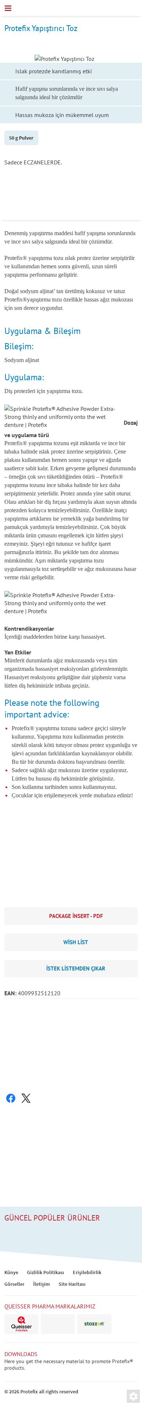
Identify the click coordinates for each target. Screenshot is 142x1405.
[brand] (21, 1324)
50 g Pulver (21, 138)
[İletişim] (102, 9)
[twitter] (26, 1098)
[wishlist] (118, 8)
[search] (134, 8)
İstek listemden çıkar (75, 968)
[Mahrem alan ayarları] (133, 1396)
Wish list (75, 942)
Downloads (21, 1354)
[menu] (8, 8)
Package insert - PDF (76, 915)
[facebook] (10, 1098)
